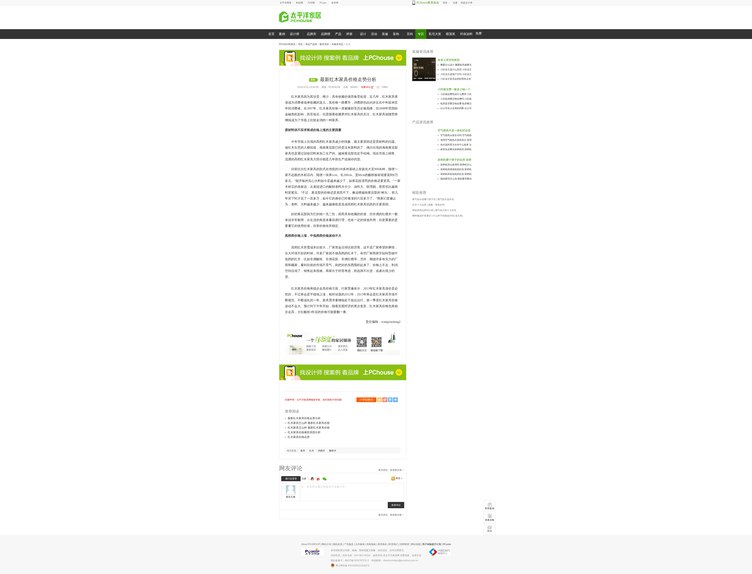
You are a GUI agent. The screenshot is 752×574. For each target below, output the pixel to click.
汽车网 (311, 2)
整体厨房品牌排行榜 (422, 210)
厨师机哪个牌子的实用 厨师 (454, 159)
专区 (421, 34)
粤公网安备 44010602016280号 (353, 565)
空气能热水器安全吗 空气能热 (456, 135)
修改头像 (290, 496)
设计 (363, 34)
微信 (366, 399)
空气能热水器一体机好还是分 (454, 131)
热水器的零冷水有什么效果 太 (456, 144)
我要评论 (366, 87)
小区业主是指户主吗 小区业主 (456, 74)
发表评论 (396, 505)
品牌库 (311, 34)
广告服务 (348, 544)
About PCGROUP (310, 544)
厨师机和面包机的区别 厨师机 (456, 174)
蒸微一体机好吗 (436, 204)
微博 (319, 478)
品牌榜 (325, 34)
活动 (374, 34)
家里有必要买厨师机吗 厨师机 (456, 149)
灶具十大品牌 (419, 204)
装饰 (396, 34)
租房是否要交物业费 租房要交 (456, 103)
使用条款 (382, 544)
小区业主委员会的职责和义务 (455, 79)
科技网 (299, 2)
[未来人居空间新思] (424, 69)
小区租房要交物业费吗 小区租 (456, 98)
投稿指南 (371, 544)
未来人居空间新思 (449, 59)
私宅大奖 (435, 34)
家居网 (334, 2)
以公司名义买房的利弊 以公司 (456, 108)
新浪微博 (385, 399)
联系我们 (393, 544)
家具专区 (324, 44)
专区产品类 (311, 44)
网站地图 (415, 544)
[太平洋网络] (312, 551)
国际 (394, 108)
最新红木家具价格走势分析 (304, 418)
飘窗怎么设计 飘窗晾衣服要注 (456, 64)
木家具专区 (337, 44)
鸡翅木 (321, 450)
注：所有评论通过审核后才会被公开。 (324, 486)
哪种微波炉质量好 (421, 215)
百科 (410, 34)
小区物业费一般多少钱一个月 (454, 90)
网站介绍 (326, 544)
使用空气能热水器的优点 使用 (456, 140)
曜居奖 (450, 34)
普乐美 (458, 215)
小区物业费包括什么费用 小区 (456, 94)
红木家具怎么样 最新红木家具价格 (309, 422)
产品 (338, 34)
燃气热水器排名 (445, 199)
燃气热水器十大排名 (445, 210)
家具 (391, 96)
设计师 (294, 34)
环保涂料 (466, 34)
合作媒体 (360, 544)
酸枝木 (332, 450)
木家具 (299, 96)
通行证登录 (291, 478)
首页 (271, 34)
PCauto (323, 2)
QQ (313, 478)
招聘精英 (404, 544)
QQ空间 (379, 399)
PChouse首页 (287, 44)
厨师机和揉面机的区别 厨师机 (456, 169)
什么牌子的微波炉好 (443, 215)
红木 (311, 450)
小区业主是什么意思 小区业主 (456, 69)
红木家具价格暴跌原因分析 (304, 432)
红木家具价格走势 (299, 437)
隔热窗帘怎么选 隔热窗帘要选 (456, 178)
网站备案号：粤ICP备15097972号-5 (350, 560)
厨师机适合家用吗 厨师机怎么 (456, 164)
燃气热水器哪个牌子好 (424, 199)
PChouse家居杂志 (428, 2)
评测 (349, 34)
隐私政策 (337, 544)
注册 (304, 478)
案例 (282, 34)
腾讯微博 (390, 399)
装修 (385, 34)
